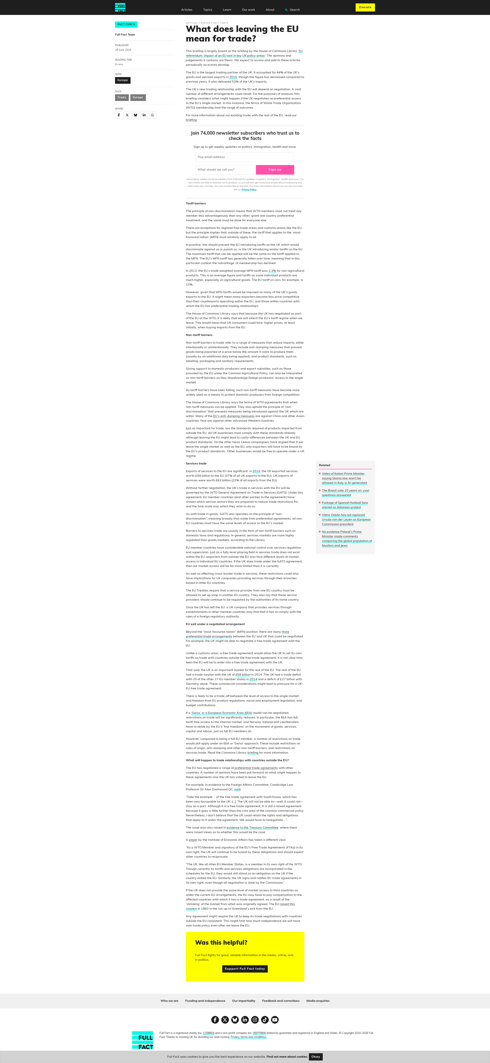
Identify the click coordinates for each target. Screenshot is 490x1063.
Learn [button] (227, 9)
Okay (315, 1056)
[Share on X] (127, 115)
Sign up (275, 169)
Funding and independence (205, 1001)
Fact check (126, 24)
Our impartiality (243, 1001)
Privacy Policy (249, 190)
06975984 (259, 1033)
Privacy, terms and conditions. (249, 1037)
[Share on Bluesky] (135, 115)
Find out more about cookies (287, 1056)
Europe (123, 80)
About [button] (270, 9)
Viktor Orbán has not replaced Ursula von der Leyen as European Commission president (346, 520)
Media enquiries (318, 1001)
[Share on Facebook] (118, 115)
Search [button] (294, 9)
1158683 (208, 1033)
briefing (191, 120)
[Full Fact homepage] (120, 7)
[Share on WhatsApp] (152, 115)
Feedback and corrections (281, 1001)
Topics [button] (207, 9)
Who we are (169, 1001)
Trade (122, 97)
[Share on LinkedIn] (144, 115)
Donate (365, 7)
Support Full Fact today (245, 968)
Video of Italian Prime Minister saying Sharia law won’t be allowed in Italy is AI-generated (344, 478)
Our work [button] (248, 9)
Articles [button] (186, 9)
